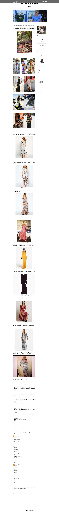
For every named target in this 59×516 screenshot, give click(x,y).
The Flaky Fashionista (16, 408)
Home (17, 8)
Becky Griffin (15, 431)
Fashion (21, 8)
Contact (35, 8)
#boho (22, 25)
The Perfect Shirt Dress (41, 81)
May (39, 79)
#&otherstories (17, 25)
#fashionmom (30, 25)
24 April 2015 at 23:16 (21, 386)
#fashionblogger (27, 25)
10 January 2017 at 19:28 (20, 435)
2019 (38, 68)
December (40, 73)
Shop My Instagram (40, 8)
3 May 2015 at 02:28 (20, 431)
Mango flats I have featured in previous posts (18, 163)
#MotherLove (40, 84)
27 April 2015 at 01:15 (21, 408)
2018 (38, 69)
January (40, 92)
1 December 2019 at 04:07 (19, 464)
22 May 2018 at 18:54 (19, 456)
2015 (38, 72)
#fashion (24, 25)
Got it (46, 1)
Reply (15, 390)
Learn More (42, 1)
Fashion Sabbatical (16, 386)
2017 (38, 70)
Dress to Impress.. (41, 83)
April (39, 80)
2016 (38, 71)
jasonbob (15, 464)
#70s (19, 25)
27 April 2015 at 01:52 (19, 418)
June (39, 78)
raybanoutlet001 (16, 435)
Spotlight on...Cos (41, 82)
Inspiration (30, 8)
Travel (25, 8)
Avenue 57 (15, 418)
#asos (21, 25)
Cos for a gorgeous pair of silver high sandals (29, 245)
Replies (16, 402)
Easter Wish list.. (40, 89)
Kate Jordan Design (31, 510)
